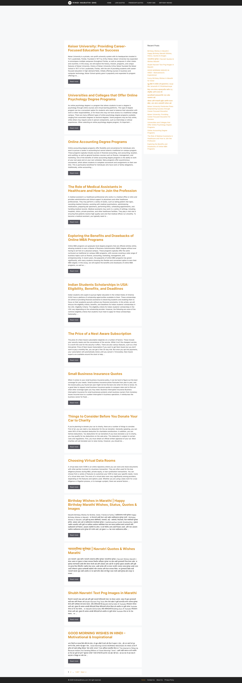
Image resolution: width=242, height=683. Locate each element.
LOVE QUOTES (120, 3)
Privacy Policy (169, 680)
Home (143, 680)
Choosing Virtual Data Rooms (91, 460)
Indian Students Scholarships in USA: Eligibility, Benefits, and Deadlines (98, 287)
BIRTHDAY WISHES (165, 3)
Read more (74, 81)
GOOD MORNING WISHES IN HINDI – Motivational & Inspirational (96, 635)
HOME (109, 3)
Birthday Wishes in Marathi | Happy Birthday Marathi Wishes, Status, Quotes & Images (102, 505)
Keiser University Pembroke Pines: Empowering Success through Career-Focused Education (160, 108)
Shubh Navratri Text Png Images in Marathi (102, 593)
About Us (160, 680)
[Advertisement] (121, 22)
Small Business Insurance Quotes (95, 374)
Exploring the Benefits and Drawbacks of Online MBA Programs (101, 238)
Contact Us (151, 680)
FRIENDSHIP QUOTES (136, 3)
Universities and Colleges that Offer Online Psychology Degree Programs (102, 97)
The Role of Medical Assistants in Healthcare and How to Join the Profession (102, 189)
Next (83, 672)
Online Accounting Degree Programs (97, 142)
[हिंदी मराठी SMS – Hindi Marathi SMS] (82, 3)
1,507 (77, 672)
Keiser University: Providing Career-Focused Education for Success (97, 48)
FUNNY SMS (151, 3)
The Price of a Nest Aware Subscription (99, 334)
